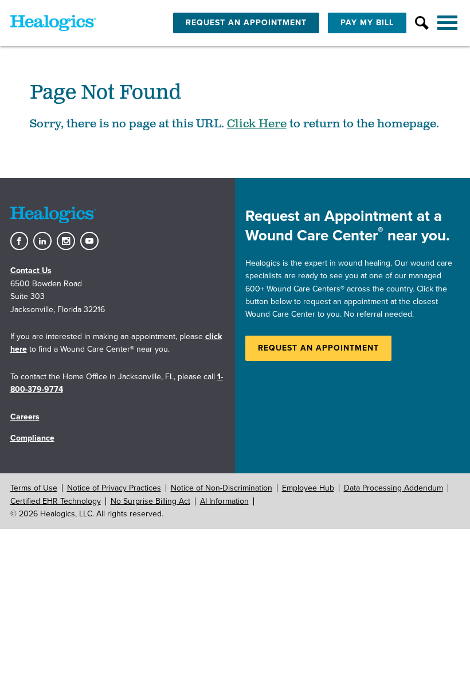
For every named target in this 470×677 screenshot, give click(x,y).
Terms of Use (33, 488)
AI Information (224, 501)
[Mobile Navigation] (448, 22)
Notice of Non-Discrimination (221, 488)
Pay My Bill (367, 23)
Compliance (32, 438)
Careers (25, 417)
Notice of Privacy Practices (114, 488)
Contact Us (31, 270)
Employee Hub (308, 488)
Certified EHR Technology (55, 501)
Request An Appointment (246, 23)
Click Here (257, 124)
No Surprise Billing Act (150, 501)
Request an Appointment (318, 348)
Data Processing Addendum (393, 488)
